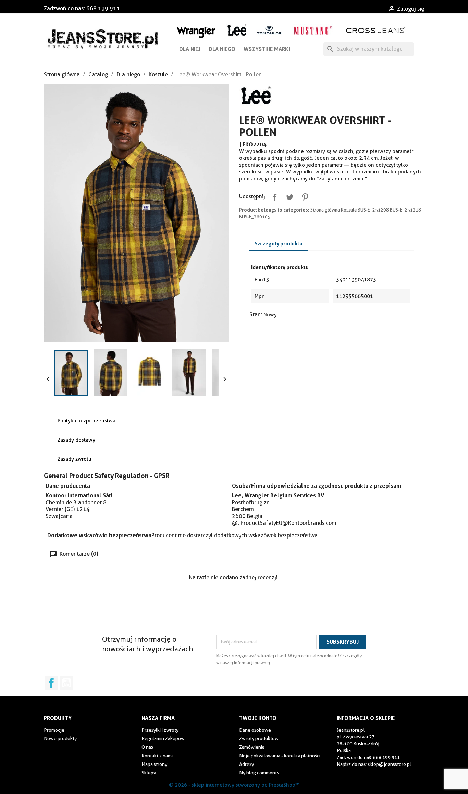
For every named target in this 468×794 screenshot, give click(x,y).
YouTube (66, 683)
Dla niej (189, 49)
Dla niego (222, 49)
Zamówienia (251, 747)
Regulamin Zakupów (163, 738)
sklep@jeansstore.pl (389, 764)
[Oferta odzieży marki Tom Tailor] (269, 30)
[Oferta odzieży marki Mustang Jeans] (312, 29)
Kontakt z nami (157, 755)
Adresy (246, 764)
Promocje (54, 730)
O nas (147, 747)
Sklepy (148, 772)
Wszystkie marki (267, 49)
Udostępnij (273, 195)
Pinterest (303, 195)
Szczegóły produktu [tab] (279, 243)
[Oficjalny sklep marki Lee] (237, 29)
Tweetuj (288, 195)
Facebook (51, 683)
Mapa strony (154, 764)
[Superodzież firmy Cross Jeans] (376, 30)
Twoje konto (257, 717)
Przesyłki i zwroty (159, 730)
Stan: (255, 314)
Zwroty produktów (259, 738)
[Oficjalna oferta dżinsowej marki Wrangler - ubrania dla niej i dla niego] (196, 31)
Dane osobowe (255, 730)
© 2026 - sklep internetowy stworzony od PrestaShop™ (234, 785)
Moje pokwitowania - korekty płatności (279, 755)
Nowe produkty (60, 738)
